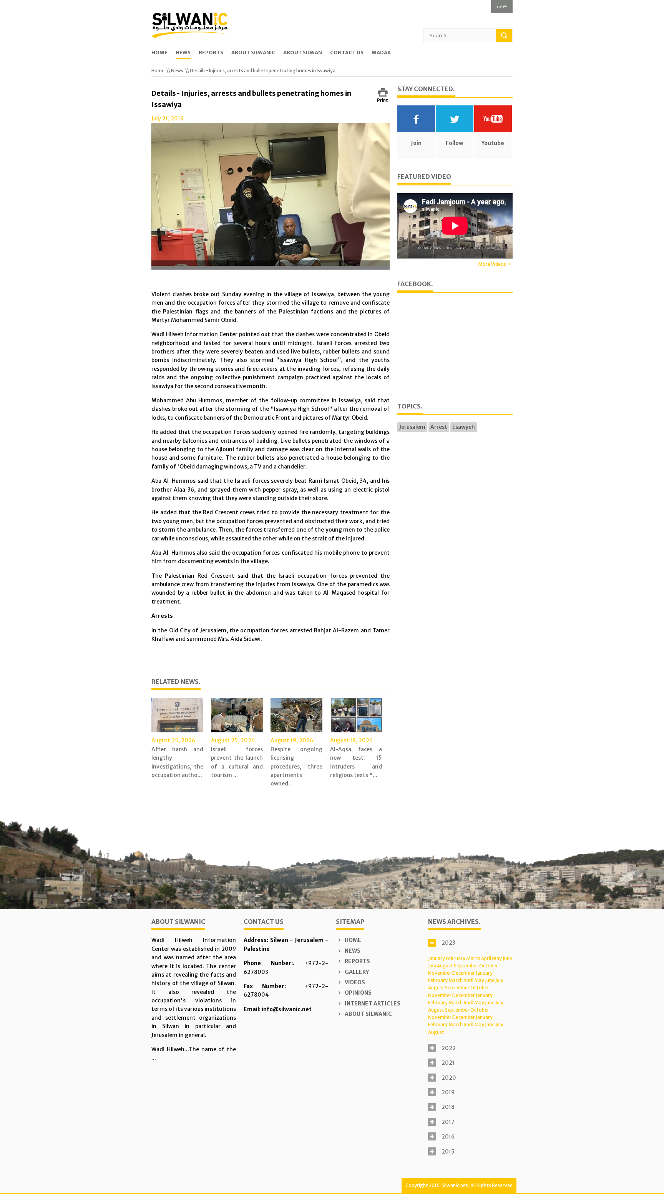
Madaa (381, 53)
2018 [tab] (448, 1107)
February (455, 958)
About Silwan (302, 53)
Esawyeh (463, 426)
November (440, 973)
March (473, 958)
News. (177, 70)
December (463, 973)
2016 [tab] (448, 1136)
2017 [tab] (448, 1122)
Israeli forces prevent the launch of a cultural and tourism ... (237, 762)
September (466, 966)
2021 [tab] (448, 1062)
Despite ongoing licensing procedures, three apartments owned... (296, 766)
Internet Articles (372, 1003)
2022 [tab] (449, 1048)
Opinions (358, 992)
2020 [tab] (449, 1077)
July (432, 966)
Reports (211, 53)
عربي (502, 5)
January (436, 958)
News (183, 53)
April (486, 958)
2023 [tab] (448, 942)
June (507, 958)
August (445, 966)
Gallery (356, 972)
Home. (158, 70)
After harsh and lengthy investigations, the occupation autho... (177, 762)
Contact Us (347, 53)
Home (159, 53)
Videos (354, 982)
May (497, 958)
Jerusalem (412, 426)
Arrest (438, 426)
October (488, 966)
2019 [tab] (448, 1092)
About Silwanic (253, 53)
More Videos (492, 264)
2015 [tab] (448, 1151)
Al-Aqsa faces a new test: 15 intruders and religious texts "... (356, 762)
